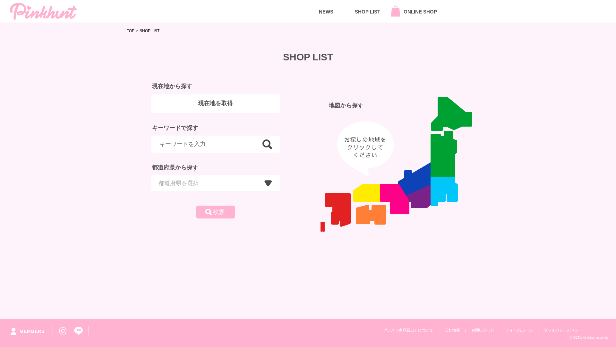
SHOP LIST (367, 11)
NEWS (326, 11)
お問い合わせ (482, 330)
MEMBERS (32, 331)
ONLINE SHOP (420, 11)
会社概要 (452, 330)
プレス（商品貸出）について (408, 330)
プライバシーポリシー (563, 330)
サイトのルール (519, 330)
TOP (130, 31)
